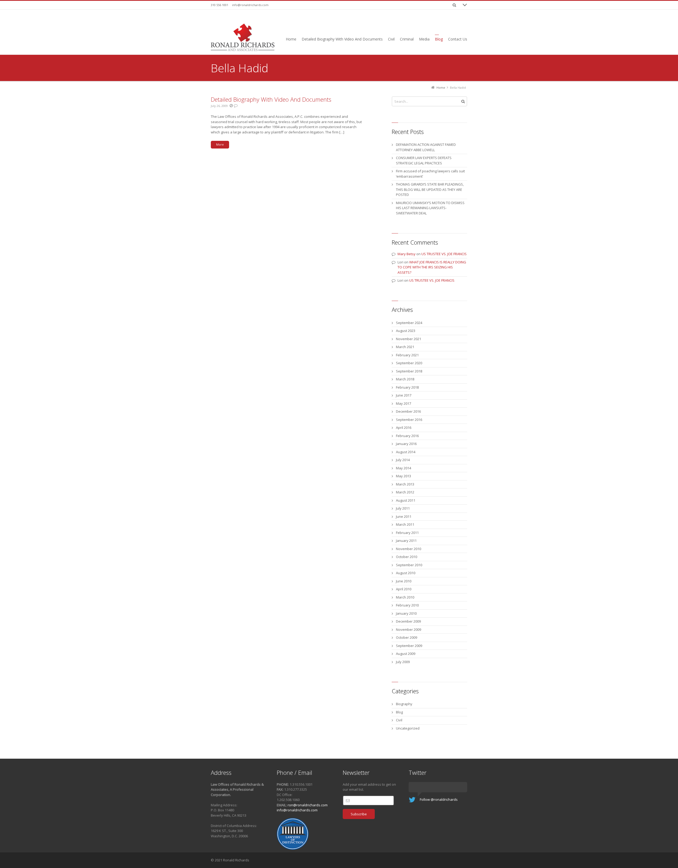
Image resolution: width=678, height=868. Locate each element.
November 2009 (408, 629)
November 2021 (408, 338)
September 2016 (409, 419)
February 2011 (407, 532)
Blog (399, 712)
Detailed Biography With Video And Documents (271, 99)
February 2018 (407, 387)
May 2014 (403, 468)
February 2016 (407, 435)
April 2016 (403, 427)
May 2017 (403, 403)
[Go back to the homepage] (242, 37)
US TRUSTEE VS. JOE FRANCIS (444, 253)
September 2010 (409, 565)
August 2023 (405, 330)
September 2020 (409, 363)
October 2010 (406, 556)
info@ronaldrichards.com (250, 5)
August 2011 (405, 500)
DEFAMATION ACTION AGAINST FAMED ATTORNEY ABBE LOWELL (426, 147)
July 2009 (403, 661)
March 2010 (405, 597)
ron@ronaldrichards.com (308, 805)
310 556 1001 (219, 5)
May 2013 (403, 476)
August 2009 (405, 653)
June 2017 (403, 395)
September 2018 (409, 371)
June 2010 (403, 581)
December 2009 (408, 621)
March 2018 (405, 379)
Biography (404, 703)
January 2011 (406, 540)
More (220, 144)
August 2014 (405, 451)
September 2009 (409, 645)
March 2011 (405, 524)
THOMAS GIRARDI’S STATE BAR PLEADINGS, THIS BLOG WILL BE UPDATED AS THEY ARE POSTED (430, 189)
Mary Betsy (407, 253)
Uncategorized (408, 728)
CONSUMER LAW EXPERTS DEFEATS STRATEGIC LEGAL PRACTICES (424, 160)
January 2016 (406, 443)
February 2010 (407, 605)
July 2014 (403, 459)
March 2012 (405, 492)
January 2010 (406, 613)
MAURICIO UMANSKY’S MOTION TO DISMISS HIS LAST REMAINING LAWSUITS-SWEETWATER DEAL (430, 207)
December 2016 (408, 411)
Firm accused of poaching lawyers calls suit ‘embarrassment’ (430, 174)
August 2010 (405, 572)
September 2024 (409, 322)
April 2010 (403, 589)
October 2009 (406, 637)
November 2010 (408, 548)
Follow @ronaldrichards (439, 799)
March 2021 (405, 346)
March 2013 (405, 484)
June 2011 (403, 516)
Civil (399, 720)
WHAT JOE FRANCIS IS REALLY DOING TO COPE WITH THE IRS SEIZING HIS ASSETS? (432, 267)
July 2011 (403, 508)
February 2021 (407, 355)
